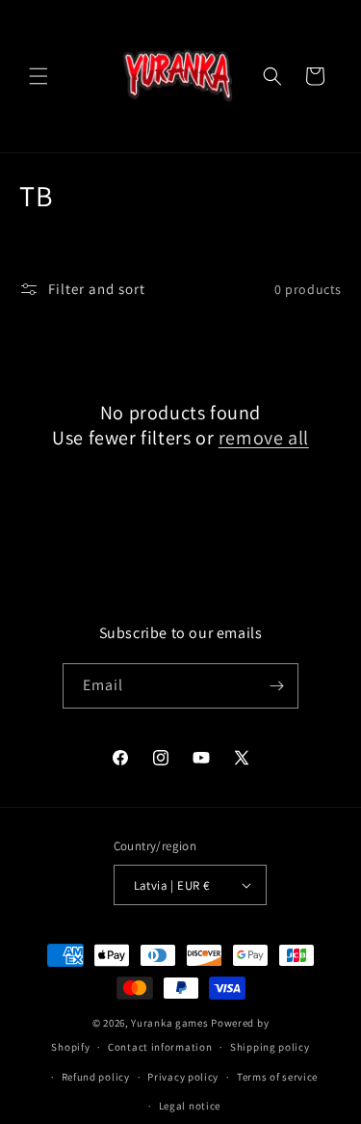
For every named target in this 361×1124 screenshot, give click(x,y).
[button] (38, 76)
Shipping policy (270, 1047)
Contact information (160, 1047)
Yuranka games (169, 1023)
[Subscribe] (276, 686)
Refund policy (96, 1077)
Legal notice (189, 1105)
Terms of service (277, 1077)
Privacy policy (183, 1077)
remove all (264, 437)
